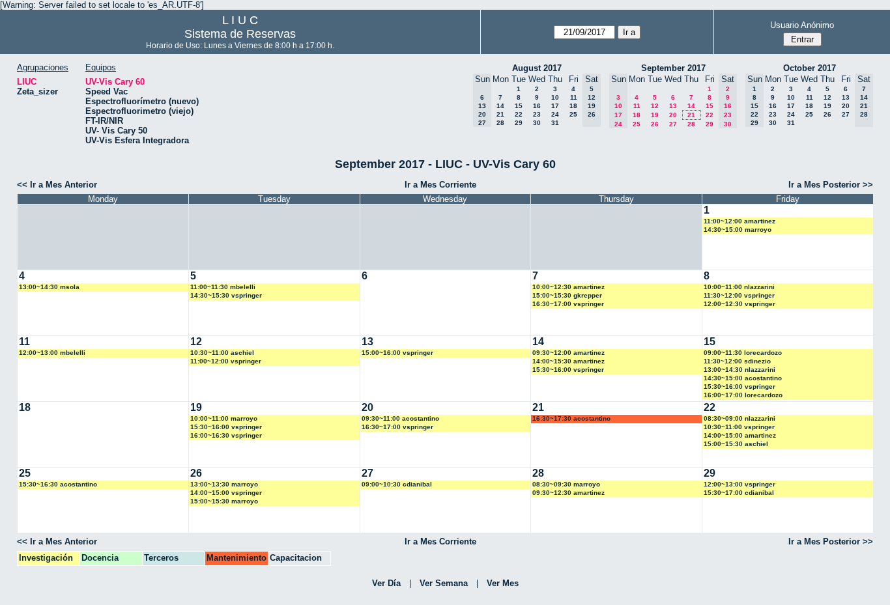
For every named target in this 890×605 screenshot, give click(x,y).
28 (500, 122)
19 (655, 115)
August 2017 (537, 68)
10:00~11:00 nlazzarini (739, 286)
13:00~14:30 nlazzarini (739, 369)
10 (555, 97)
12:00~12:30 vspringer (739, 303)
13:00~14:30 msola (49, 286)
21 (500, 114)
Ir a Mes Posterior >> (830, 185)
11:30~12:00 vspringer (739, 295)
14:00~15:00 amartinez (740, 435)
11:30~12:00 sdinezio (737, 361)
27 (673, 124)
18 (573, 105)
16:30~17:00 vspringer (568, 303)
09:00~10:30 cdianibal (397, 484)
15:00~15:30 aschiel (736, 443)
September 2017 (673, 68)
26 (655, 124)
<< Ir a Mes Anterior (57, 185)
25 (573, 114)
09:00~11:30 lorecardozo (743, 352)
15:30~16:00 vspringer (568, 369)
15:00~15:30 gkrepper (567, 295)
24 (555, 114)
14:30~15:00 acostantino (743, 378)
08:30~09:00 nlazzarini (739, 418)
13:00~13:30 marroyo (224, 484)
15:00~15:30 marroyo (224, 501)
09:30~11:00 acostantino (400, 418)
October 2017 (809, 68)
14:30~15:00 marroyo (737, 229)
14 (500, 105)
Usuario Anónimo (802, 25)
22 (519, 114)
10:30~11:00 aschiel (222, 352)
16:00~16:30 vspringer (226, 435)
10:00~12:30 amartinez (568, 286)
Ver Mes (503, 583)
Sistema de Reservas (240, 33)
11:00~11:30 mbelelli (222, 286)
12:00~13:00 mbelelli (52, 352)
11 (573, 97)
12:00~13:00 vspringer (739, 484)
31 (555, 122)
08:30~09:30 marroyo (566, 484)
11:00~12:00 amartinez (739, 221)
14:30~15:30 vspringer (226, 295)
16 (537, 105)
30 (537, 122)
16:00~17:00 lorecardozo (743, 395)
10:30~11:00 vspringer (739, 426)
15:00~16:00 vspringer (397, 352)
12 (655, 105)
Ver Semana (444, 583)
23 (537, 114)
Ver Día (386, 583)
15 (519, 105)
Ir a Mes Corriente (440, 185)
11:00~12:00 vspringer (225, 361)
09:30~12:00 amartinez (568, 352)
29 (519, 122)
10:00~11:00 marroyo (223, 418)
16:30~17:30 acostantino (571, 418)
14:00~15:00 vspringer (226, 492)
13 (673, 105)
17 (555, 105)
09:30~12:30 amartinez (568, 492)
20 (673, 115)
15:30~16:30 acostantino (58, 484)
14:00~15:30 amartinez (568, 361)
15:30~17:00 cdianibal (739, 492)
